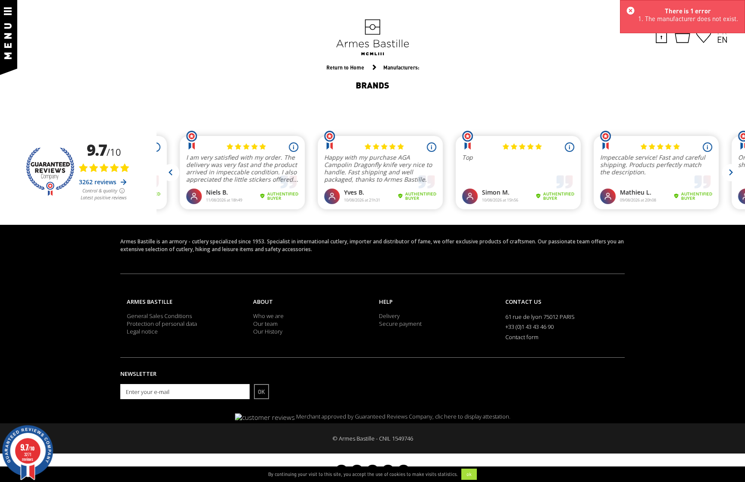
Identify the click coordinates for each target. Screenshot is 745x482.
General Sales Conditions (159, 316)
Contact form (521, 337)
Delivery (389, 316)
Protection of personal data (162, 324)
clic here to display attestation (472, 416)
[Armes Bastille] (372, 38)
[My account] (661, 34)
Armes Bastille (149, 302)
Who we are (268, 316)
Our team (265, 324)
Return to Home (345, 67)
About (263, 302)
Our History (267, 331)
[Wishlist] (703, 34)
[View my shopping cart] (682, 35)
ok (469, 474)
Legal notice (142, 331)
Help (386, 302)
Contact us (523, 302)
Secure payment (400, 324)
